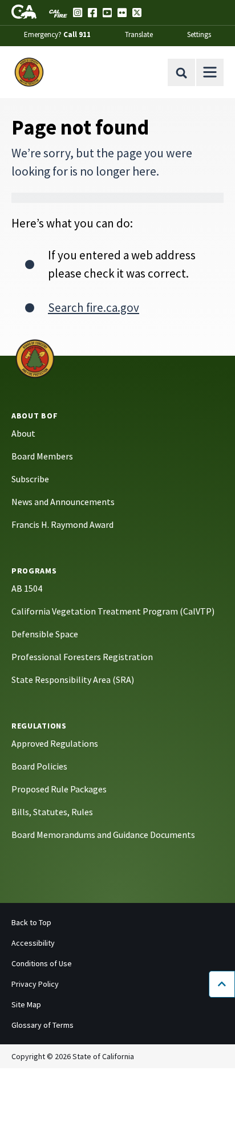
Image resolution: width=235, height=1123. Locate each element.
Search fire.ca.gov (93, 307)
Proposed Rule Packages (59, 789)
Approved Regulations (54, 743)
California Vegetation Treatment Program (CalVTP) (112, 611)
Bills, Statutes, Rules (52, 811)
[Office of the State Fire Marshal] (34, 358)
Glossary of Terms (42, 1025)
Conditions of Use (41, 963)
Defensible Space (44, 634)
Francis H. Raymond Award (62, 524)
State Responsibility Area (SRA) (72, 679)
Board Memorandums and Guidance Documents (103, 834)
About (23, 433)
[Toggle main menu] (210, 72)
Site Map (26, 1004)
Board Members (42, 456)
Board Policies (39, 766)
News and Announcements (63, 501)
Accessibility (33, 943)
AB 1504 (26, 588)
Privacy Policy (35, 984)
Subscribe (30, 479)
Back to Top (31, 922)
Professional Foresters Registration (82, 656)
